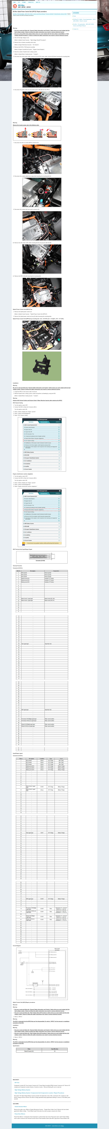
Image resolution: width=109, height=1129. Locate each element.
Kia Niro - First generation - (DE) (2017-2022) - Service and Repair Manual (29, 14)
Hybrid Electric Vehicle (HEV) (60, 14)
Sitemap (24, 2)
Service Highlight (49, 14)
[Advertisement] (42, 22)
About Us (38, 2)
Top (19, 2)
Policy (62, 1125)
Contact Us (30, 2)
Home (14, 2)
